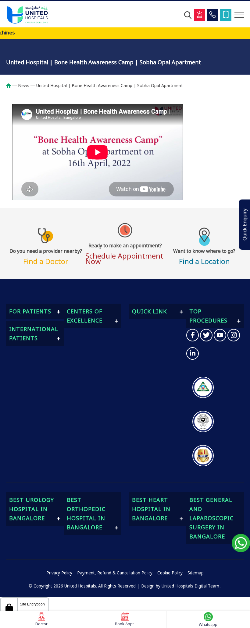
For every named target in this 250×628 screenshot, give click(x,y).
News (23, 85)
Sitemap (196, 573)
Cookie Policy (170, 573)
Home (11, 85)
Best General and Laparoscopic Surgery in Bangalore (211, 518)
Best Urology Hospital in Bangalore (31, 509)
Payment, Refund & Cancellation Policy (114, 573)
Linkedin (192, 353)
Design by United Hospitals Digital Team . (181, 586)
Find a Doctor (45, 256)
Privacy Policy (59, 573)
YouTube (220, 335)
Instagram (233, 335)
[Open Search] (188, 15)
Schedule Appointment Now (124, 253)
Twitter (206, 335)
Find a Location (204, 256)
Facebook (192, 335)
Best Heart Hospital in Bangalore (151, 509)
